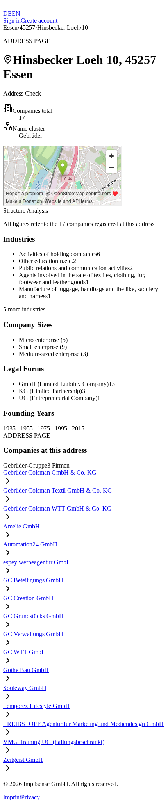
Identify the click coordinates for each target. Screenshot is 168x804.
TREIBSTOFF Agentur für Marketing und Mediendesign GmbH (83, 723)
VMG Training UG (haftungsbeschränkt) (53, 741)
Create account (39, 20)
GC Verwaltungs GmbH (33, 634)
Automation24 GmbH (30, 544)
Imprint (12, 797)
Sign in (12, 20)
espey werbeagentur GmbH (37, 562)
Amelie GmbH (21, 526)
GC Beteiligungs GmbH (33, 580)
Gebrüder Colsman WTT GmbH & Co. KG (57, 508)
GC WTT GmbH (24, 652)
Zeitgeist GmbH (23, 759)
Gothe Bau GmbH (26, 670)
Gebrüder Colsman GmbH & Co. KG (50, 472)
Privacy (30, 797)
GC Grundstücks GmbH (33, 616)
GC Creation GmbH (28, 598)
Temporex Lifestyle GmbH (36, 706)
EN (16, 13)
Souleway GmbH (24, 688)
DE (7, 13)
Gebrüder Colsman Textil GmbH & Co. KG (57, 490)
